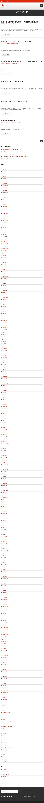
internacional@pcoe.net (27, 790)
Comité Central (5, 724)
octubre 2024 (5, 218)
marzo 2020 (5, 346)
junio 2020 (4, 339)
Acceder (4, 769)
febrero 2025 (5, 208)
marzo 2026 (5, 178)
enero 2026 (5, 183)
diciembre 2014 (5, 490)
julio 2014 (4, 499)
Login (31, 1)
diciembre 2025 (5, 185)
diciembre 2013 (5, 515)
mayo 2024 (4, 229)
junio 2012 (4, 557)
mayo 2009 (4, 641)
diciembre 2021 (5, 297)
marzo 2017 (5, 429)
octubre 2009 (5, 632)
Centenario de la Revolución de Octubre (9, 721)
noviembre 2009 (5, 629)
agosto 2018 (5, 390)
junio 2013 (4, 529)
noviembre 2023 (5, 243)
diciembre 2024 (5, 213)
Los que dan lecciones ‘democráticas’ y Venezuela (15, 151)
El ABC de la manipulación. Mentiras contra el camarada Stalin (17, 156)
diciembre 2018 (5, 380)
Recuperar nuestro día (8, 121)
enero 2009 (5, 650)
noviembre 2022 (5, 271)
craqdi (4, 151)
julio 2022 (4, 280)
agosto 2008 (5, 662)
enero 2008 (5, 671)
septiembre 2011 (6, 578)
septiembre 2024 (6, 220)
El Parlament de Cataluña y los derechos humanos (16, 42)
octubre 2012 (5, 548)
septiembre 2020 (6, 332)
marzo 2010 (5, 620)
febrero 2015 (5, 485)
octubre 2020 (5, 329)
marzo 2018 (5, 401)
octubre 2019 (5, 357)
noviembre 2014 (5, 492)
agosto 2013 (5, 525)
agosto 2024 (5, 222)
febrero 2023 (5, 264)
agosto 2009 (5, 636)
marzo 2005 (5, 699)
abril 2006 (4, 685)
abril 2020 (4, 343)
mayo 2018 (4, 397)
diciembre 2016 (5, 436)
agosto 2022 (5, 278)
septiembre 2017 (6, 415)
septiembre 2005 (6, 692)
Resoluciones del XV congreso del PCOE (12, 81)
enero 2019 (5, 378)
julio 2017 (4, 420)
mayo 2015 (4, 478)
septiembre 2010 (6, 606)
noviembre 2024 (5, 215)
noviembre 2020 (5, 327)
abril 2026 (4, 176)
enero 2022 (5, 294)
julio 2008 (4, 664)
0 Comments (8, 23)
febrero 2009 (5, 648)
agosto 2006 (5, 683)
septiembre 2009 (6, 634)
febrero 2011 (5, 594)
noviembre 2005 (5, 690)
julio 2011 (4, 583)
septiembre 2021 (6, 304)
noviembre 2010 (5, 601)
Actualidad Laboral (14, 122)
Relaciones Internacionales (7, 747)
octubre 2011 (5, 576)
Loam (3, 158)
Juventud (4, 733)
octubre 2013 (5, 520)
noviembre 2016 (5, 439)
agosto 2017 (5, 418)
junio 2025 (4, 199)
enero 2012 (5, 569)
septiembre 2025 (6, 192)
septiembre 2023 (6, 248)
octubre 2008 (5, 657)
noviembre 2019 (5, 355)
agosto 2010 (5, 608)
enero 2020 (5, 350)
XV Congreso (13, 102)
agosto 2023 (5, 250)
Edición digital (5, 728)
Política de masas (14, 63)
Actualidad (4, 710)
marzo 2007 (5, 676)
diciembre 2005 (5, 687)
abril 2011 (4, 590)
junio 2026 (4, 171)
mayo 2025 (4, 201)
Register (41, 1)
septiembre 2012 (6, 550)
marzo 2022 (5, 290)
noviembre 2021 (5, 299)
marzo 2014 (5, 508)
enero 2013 (5, 541)
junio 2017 (4, 422)
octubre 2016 (5, 441)
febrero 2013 (5, 539)
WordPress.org (5, 776)
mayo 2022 (4, 285)
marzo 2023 (5, 262)
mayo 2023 (4, 257)
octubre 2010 (5, 604)
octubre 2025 (5, 190)
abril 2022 (4, 287)
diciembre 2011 (5, 571)
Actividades (5, 707)
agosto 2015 (5, 471)
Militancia (4, 735)
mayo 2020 (4, 341)
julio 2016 (4, 448)
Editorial (4, 731)
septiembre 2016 (6, 443)
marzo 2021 (5, 318)
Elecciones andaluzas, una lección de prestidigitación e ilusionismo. (21, 22)
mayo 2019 (4, 369)
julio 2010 (4, 611)
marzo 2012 (5, 564)
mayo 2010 (4, 615)
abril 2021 (4, 315)
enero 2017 (5, 434)
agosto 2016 (5, 446)
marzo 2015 (5, 483)
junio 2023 (4, 255)
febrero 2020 (5, 348)
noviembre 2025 (5, 187)
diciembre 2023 (5, 241)
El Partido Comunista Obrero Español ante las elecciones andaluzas (21, 61)
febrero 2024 (5, 236)
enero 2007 (5, 678)
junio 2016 (4, 450)
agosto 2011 (5, 580)
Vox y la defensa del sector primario (11, 149)
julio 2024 (4, 225)
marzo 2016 (5, 455)
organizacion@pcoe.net (7, 1)
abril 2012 (4, 562)
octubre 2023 (5, 246)
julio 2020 (4, 336)
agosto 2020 (5, 334)
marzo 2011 (5, 592)
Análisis (4, 719)
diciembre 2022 (5, 269)
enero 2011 (5, 597)
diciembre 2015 (5, 462)
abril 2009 (4, 643)
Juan (3, 149)
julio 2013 (4, 527)
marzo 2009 (5, 646)
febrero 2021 (5, 320)
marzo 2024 (5, 234)
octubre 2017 (5, 413)
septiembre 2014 (6, 497)
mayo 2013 (4, 532)
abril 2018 (4, 399)
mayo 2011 (4, 587)
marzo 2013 (5, 536)
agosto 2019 (5, 362)
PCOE (18, 102)
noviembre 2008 (5, 655)
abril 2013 (4, 534)
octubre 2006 (5, 680)
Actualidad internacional (7, 712)
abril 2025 (4, 204)
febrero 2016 (5, 457)
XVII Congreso (5, 761)
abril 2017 (4, 427)
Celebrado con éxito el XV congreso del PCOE (14, 101)
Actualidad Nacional (14, 23)
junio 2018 (4, 394)
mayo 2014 (4, 504)
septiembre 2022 (6, 276)
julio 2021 (4, 308)
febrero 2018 (5, 404)
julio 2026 (4, 169)
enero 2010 (5, 625)
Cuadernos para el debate (7, 726)
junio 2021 (4, 311)
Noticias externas (6, 738)
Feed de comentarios (6, 774)
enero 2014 (5, 513)
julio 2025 (4, 197)
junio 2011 (4, 585)
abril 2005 (4, 697)
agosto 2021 (5, 306)
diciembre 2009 (5, 627)
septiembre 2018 (6, 387)
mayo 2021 (4, 313)
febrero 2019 (5, 376)
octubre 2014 (5, 494)
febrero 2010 (5, 622)
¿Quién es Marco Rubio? (10, 154)
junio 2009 (4, 639)
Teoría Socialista (5, 749)
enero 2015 (5, 487)
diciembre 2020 (5, 325)
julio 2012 (4, 555)
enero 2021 (5, 322)
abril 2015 (4, 480)
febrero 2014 (5, 511)
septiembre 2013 (6, 522)
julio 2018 (4, 392)
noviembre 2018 (5, 383)
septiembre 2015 (6, 469)
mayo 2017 (4, 425)
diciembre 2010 (5, 599)
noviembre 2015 (5, 464)
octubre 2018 (5, 385)
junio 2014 (4, 501)
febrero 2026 (5, 180)
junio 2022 (4, 283)
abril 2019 (4, 371)
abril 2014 (4, 506)
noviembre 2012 (5, 546)
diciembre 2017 (5, 408)
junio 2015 (4, 476)
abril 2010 (4, 618)
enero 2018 (5, 406)
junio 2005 (4, 694)
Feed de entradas (6, 771)
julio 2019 (4, 364)
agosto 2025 (5, 194)
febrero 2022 (5, 292)
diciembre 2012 (5, 543)
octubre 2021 (5, 301)
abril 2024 (4, 232)
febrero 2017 (5, 432)
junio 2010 (4, 613)
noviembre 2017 (5, 411)
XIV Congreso (5, 754)
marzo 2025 (5, 206)
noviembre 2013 (5, 518)
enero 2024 (5, 239)
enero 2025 (5, 211)
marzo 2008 (5, 669)
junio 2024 (4, 227)
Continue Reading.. (6, 34)
